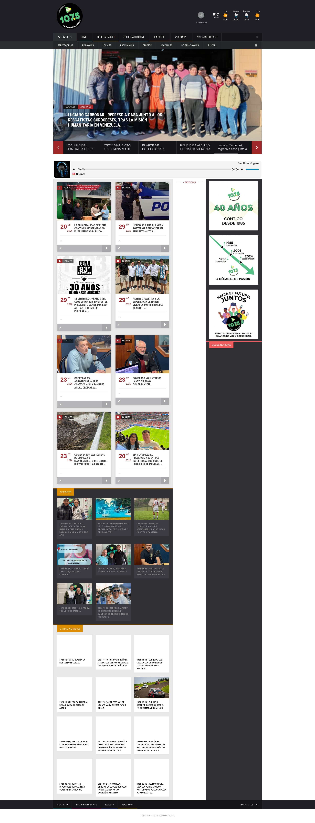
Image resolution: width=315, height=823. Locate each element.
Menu (63, 37)
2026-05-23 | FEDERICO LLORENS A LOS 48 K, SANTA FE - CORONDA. (74, 571)
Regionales (88, 45)
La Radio (109, 804)
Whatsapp (127, 804)
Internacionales (190, 45)
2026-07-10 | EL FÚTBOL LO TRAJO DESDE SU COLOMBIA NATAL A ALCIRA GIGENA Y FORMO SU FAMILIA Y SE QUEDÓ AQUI (73, 529)
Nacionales (166, 45)
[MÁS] (106, 248)
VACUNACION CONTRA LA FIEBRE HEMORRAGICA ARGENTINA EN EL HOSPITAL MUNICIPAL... (110, 123)
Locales (107, 45)
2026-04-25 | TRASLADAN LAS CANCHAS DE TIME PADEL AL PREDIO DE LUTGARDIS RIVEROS (150, 571)
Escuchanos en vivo (134, 37)
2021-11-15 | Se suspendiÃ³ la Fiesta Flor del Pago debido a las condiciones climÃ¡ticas (113, 663)
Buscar (212, 45)
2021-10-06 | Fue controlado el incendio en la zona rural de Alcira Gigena (74, 744)
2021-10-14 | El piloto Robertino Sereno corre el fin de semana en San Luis (150, 705)
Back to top (247, 804)
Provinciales (127, 45)
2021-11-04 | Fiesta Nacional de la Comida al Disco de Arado (73, 705)
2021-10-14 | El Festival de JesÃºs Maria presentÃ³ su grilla (112, 705)
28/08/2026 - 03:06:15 (207, 37)
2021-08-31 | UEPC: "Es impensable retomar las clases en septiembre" (72, 787)
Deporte (147, 45)
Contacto (62, 804)
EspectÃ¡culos (65, 45)
